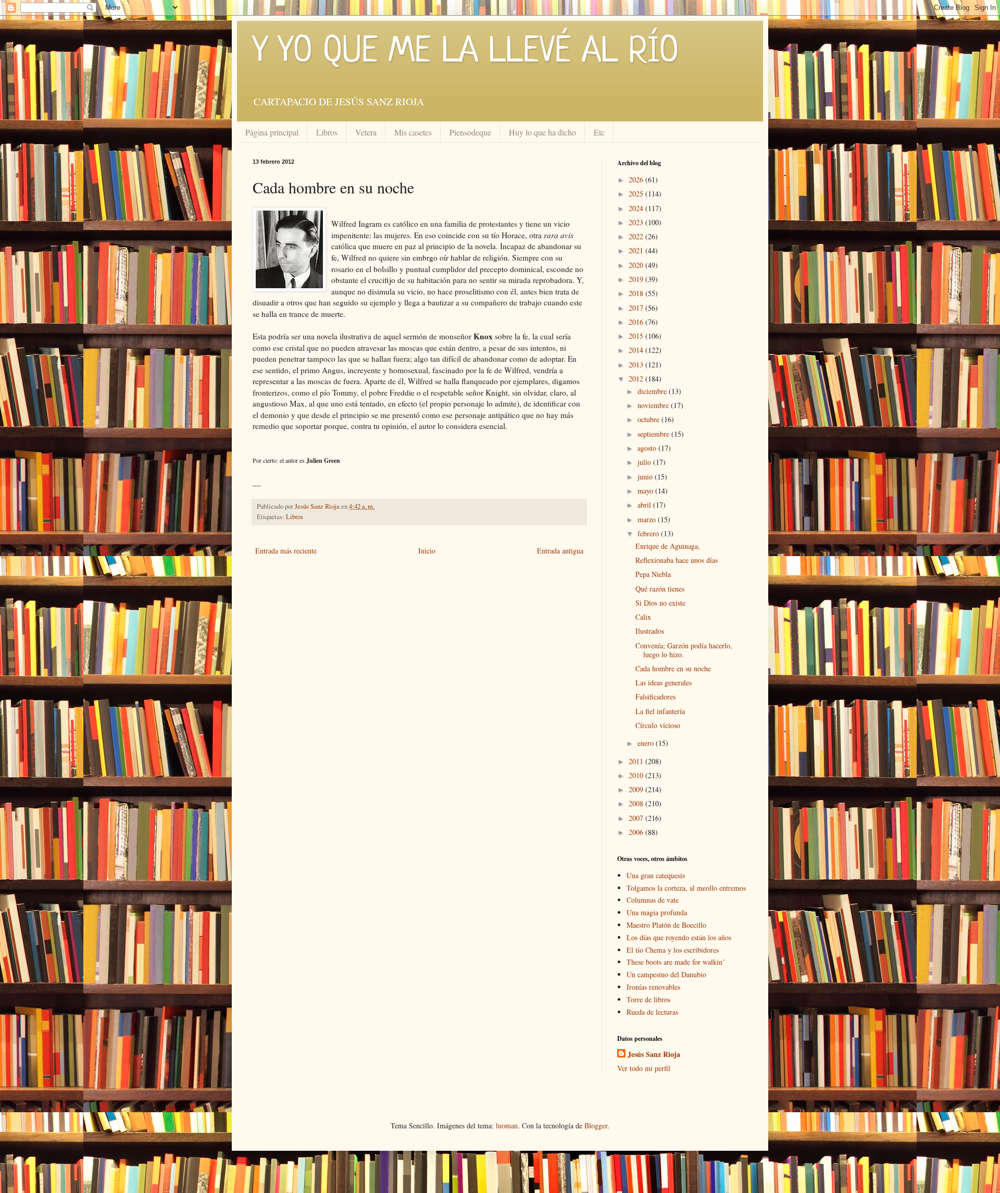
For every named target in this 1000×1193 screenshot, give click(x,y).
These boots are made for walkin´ (676, 962)
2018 (637, 293)
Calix (643, 617)
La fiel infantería (660, 711)
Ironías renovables (653, 987)
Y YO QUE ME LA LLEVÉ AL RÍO (466, 52)
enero (647, 743)
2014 (637, 350)
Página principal (271, 132)
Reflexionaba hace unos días (676, 560)
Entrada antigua (560, 551)
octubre (649, 419)
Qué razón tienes (659, 589)
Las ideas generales (663, 682)
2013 (637, 365)
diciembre (653, 391)
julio (645, 462)
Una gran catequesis (656, 875)
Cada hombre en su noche (673, 668)
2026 (637, 180)
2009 (637, 789)
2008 (637, 803)
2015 (637, 336)
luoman (507, 1125)
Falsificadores (655, 697)
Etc (599, 132)
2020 (637, 265)
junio (646, 477)
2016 (637, 322)
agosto (648, 448)
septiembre (654, 434)
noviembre (654, 405)
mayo (646, 491)
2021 (637, 250)
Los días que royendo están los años (679, 937)
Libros (327, 132)
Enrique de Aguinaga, (667, 546)
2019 (637, 279)
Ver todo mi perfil (643, 1068)
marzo (648, 519)
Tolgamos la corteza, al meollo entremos (686, 888)
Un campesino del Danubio (666, 974)
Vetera (366, 132)
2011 (637, 761)
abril (645, 505)
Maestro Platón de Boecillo (666, 925)
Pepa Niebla (653, 574)
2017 (637, 308)
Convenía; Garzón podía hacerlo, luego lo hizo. (683, 650)
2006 (637, 832)
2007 (637, 818)
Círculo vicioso (657, 725)
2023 (637, 222)
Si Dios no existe (660, 603)
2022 (637, 236)
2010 (637, 775)
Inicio (426, 551)
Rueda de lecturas (652, 1012)
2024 (637, 208)
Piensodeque (470, 132)
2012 (637, 379)
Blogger (595, 1125)
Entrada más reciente (286, 551)
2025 (637, 194)
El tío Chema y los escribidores (673, 950)
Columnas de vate (653, 900)
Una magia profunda (657, 912)
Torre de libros (648, 999)
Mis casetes (413, 132)
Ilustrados (649, 631)
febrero (649, 533)
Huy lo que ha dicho (542, 132)
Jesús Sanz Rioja (654, 1054)
